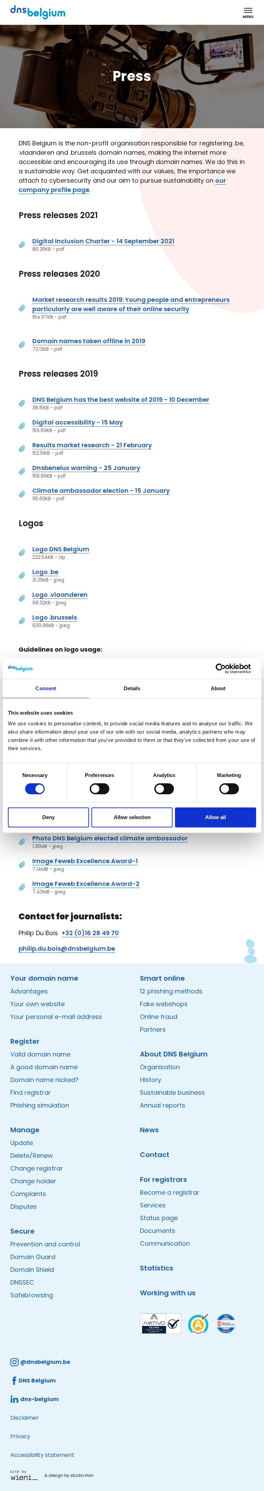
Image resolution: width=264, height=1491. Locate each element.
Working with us (168, 1293)
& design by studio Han (69, 1475)
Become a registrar (169, 1192)
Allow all (215, 817)
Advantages (29, 991)
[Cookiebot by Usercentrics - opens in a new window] (226, 668)
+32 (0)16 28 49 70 (90, 933)
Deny (48, 817)
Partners (153, 1029)
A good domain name (44, 1067)
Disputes (23, 1206)
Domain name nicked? (44, 1079)
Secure (22, 1231)
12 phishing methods (171, 991)
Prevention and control (45, 1244)
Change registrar (36, 1168)
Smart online (162, 978)
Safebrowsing (31, 1295)
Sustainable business (172, 1092)
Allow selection (132, 817)
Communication (165, 1243)
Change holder (33, 1181)
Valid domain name (40, 1054)
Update (21, 1142)
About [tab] (218, 688)
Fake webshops (164, 1004)
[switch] (99, 788)
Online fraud (158, 1016)
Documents (157, 1230)
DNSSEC (22, 1282)
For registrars (163, 1179)
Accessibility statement (42, 1455)
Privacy (20, 1436)
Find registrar (30, 1092)
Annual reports (162, 1105)
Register (25, 1041)
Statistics (156, 1268)
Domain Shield (32, 1269)
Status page (159, 1218)
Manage (25, 1130)
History (150, 1079)
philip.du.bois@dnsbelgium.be (67, 948)
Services (153, 1205)
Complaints (28, 1193)
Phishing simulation (39, 1105)
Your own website (37, 1004)
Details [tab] (132, 688)
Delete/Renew (31, 1155)
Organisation (160, 1067)
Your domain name (44, 978)
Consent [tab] (45, 688)
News (149, 1130)
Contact (154, 1155)
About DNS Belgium (174, 1054)
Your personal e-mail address (56, 1016)
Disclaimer (24, 1418)
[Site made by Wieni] (26, 1475)
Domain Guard (32, 1257)
